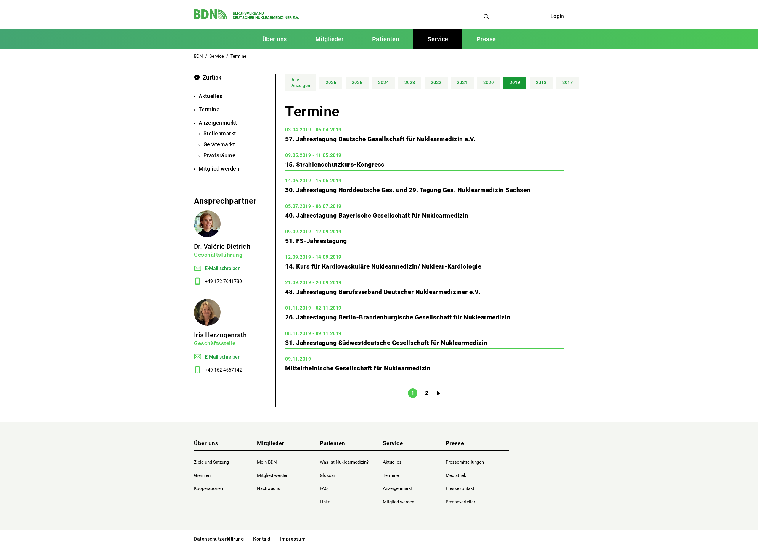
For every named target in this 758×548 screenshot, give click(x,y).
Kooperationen (208, 488)
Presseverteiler (460, 501)
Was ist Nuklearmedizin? (344, 462)
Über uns (206, 443)
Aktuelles (392, 462)
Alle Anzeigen (300, 83)
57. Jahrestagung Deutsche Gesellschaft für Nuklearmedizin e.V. (380, 139)
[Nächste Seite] (438, 393)
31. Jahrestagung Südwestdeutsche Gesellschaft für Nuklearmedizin (386, 342)
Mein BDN (267, 462)
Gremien (202, 475)
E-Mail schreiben (222, 268)
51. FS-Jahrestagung (316, 241)
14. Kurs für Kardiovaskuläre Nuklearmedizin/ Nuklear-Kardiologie (383, 266)
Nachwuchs (268, 488)
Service (393, 443)
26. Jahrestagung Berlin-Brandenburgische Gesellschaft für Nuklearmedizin (397, 317)
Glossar (327, 475)
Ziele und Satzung (211, 462)
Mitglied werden (272, 475)
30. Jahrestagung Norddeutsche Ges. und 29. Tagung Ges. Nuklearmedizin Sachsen (408, 190)
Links (325, 501)
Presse (455, 443)
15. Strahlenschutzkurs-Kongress (335, 164)
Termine (391, 475)
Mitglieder (270, 443)
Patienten (332, 443)
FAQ (324, 488)
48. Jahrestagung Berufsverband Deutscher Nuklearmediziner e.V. (382, 291)
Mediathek (456, 475)
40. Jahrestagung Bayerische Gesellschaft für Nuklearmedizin (376, 215)
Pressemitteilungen (465, 462)
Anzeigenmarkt (397, 488)
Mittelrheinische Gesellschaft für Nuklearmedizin (358, 368)
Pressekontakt (460, 488)
